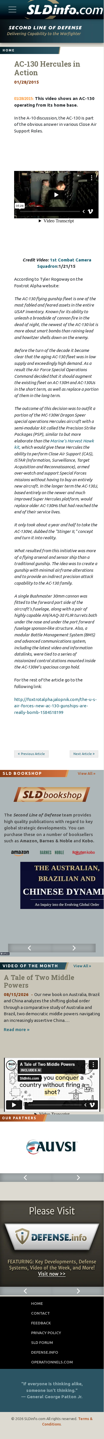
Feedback (41, 1323)
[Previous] (30, 948)
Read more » (16, 1029)
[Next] (74, 948)
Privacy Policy (46, 1332)
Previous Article (33, 754)
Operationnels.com (52, 1362)
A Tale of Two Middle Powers (39, 981)
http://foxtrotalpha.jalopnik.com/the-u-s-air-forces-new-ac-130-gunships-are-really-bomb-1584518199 (55, 706)
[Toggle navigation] (12, 9)
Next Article (82, 754)
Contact (40, 1313)
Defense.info (44, 1352)
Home (37, 1303)
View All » (86, 773)
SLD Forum (42, 1342)
